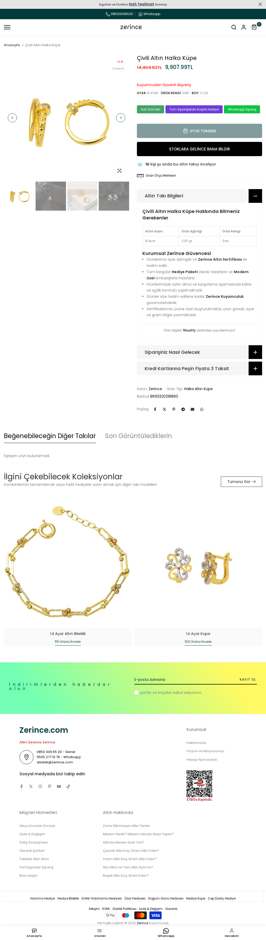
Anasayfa (12, 45)
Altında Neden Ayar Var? (123, 842)
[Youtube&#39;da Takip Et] (59, 786)
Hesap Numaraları (202, 759)
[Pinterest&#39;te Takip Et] (50, 786)
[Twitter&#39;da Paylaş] (164, 409)
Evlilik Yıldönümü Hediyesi (102, 898)
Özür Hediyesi (134, 898)
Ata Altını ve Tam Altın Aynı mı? (128, 867)
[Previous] (12, 117)
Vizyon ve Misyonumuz (205, 751)
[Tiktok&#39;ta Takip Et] (68, 786)
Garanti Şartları (32, 850)
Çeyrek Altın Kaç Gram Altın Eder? (131, 850)
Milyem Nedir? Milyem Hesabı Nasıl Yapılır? (138, 834)
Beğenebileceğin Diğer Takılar (50, 436)
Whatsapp (151, 14)
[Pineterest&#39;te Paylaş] (174, 409)
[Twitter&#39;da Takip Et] (31, 786)
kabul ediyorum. (171, 692)
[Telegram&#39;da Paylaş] (183, 409)
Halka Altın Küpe (198, 388)
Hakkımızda (196, 742)
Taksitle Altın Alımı (34, 858)
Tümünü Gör (238, 481)
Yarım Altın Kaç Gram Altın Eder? (129, 858)
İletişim (94, 909)
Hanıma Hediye (42, 898)
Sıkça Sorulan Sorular (37, 825)
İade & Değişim (32, 834)
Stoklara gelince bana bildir (199, 149)
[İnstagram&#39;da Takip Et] (40, 786)
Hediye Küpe (195, 898)
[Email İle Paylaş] (192, 409)
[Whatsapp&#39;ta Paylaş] (202, 409)
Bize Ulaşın (28, 875)
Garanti (171, 909)
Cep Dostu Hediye (222, 898)
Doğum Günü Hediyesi (165, 898)
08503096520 (121, 14)
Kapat (6, 4)
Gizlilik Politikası (124, 909)
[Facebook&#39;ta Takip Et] (21, 786)
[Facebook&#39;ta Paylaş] (155, 409)
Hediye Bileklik (68, 898)
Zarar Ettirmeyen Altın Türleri (126, 825)
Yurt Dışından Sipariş (36, 867)
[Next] (120, 117)
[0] (254, 27)
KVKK (106, 909)
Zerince (155, 388)
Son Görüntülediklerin (138, 436)
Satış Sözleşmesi (33, 842)
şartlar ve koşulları (156, 692)
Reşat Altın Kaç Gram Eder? (126, 875)
